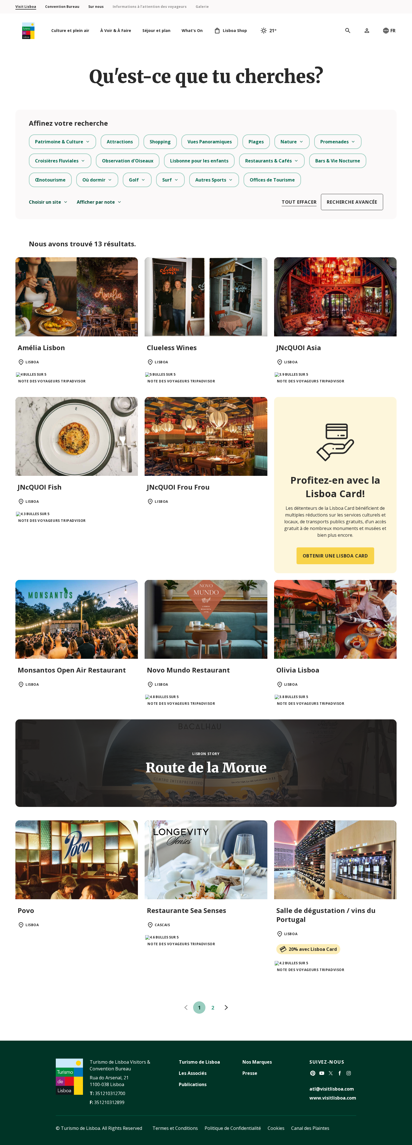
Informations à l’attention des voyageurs (150, 6)
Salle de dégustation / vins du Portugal (326, 915)
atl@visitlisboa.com (331, 1089)
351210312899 (109, 1102)
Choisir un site (45, 202)
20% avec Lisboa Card (313, 949)
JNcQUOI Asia (298, 347)
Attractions (120, 142)
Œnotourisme (50, 180)
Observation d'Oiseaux (127, 161)
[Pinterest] (312, 1073)
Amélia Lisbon (41, 347)
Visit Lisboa (25, 6)
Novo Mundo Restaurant (188, 669)
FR (392, 30)
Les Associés (193, 1073)
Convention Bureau (62, 6)
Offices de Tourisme (272, 180)
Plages (256, 142)
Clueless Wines (172, 347)
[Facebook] (339, 1073)
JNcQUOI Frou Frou (178, 487)
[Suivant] (226, 1007)
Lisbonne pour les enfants (199, 161)
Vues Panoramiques (210, 142)
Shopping (160, 142)
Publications (193, 1084)
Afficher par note (96, 202)
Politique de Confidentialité (233, 1128)
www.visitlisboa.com (332, 1098)
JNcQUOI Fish (40, 487)
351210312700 (110, 1093)
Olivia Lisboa (297, 669)
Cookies (276, 1128)
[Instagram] (348, 1073)
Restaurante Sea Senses (186, 910)
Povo (26, 910)
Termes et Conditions (175, 1128)
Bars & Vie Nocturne (337, 161)
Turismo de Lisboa (199, 1062)
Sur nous (96, 6)
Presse (249, 1073)
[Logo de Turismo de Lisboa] (28, 30)
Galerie (202, 6)
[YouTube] (321, 1073)
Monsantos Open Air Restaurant (72, 669)
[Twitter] (330, 1073)
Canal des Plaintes (310, 1128)
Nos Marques (257, 1062)
